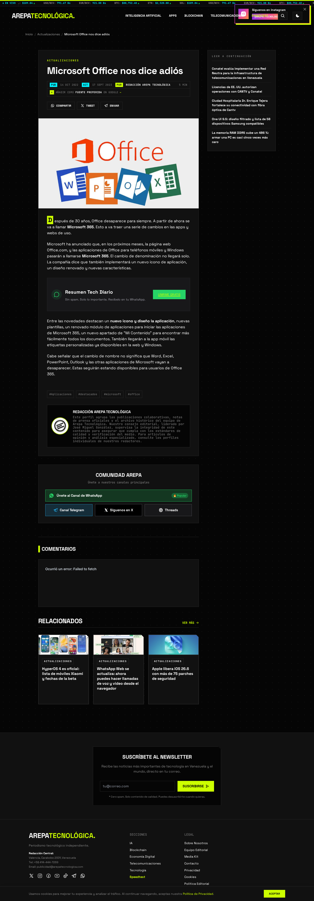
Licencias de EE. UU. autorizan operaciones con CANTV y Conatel (237, 89)
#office (134, 394)
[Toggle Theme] (297, 16)
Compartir (63, 105)
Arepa (43, 16)
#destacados (87, 394)
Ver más (188, 623)
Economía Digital (142, 856)
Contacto (191, 863)
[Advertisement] (241, 182)
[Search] (283, 16)
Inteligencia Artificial (143, 16)
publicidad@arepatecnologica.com (60, 867)
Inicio (29, 34)
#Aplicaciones (60, 394)
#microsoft (112, 394)
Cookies (190, 877)
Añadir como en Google (86, 92)
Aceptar (274, 893)
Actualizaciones (48, 34)
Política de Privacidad (198, 894)
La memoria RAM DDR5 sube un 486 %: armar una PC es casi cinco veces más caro (240, 137)
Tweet (90, 105)
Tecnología (138, 870)
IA (131, 843)
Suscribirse (193, 786)
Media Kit (191, 856)
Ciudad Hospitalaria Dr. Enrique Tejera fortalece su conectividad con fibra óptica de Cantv (240, 105)
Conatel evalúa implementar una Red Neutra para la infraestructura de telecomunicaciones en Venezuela (239, 73)
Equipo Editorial (196, 850)
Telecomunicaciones (227, 16)
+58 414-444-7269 (46, 862)
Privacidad (192, 870)
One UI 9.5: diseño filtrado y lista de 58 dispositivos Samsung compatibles (241, 121)
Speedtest (260, 16)
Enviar (114, 105)
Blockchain (193, 16)
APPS (173, 16)
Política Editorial (196, 884)
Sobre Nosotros (196, 843)
